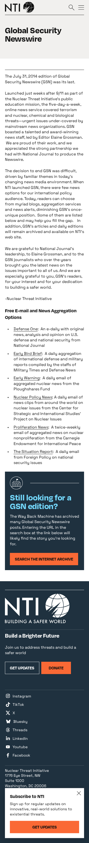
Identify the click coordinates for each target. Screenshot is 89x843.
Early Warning (27, 377)
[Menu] (81, 7)
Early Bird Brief (28, 353)
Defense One (26, 328)
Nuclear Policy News (33, 397)
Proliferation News (31, 427)
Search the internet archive (44, 559)
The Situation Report (33, 451)
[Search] (71, 7)
